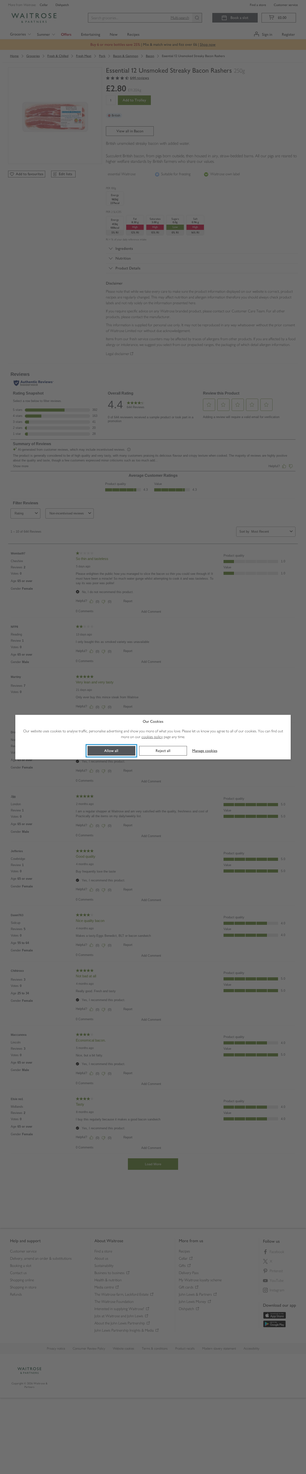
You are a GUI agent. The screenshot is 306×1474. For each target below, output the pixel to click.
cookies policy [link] (152, 736)
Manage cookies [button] (204, 750)
